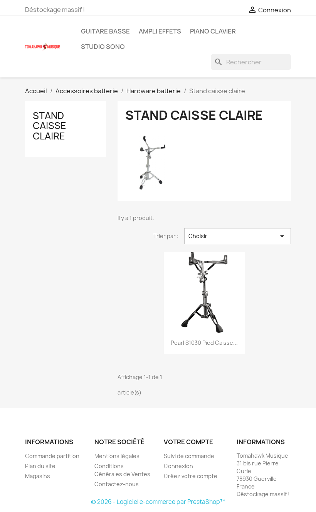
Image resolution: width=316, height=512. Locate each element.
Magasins (37, 476)
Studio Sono (103, 46)
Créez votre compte (190, 476)
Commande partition (52, 456)
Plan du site (40, 466)
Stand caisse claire (49, 126)
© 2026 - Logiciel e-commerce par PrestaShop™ (158, 502)
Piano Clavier (213, 31)
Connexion (178, 466)
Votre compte (188, 442)
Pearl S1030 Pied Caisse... (204, 342)
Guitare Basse (105, 31)
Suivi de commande (189, 456)
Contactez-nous (116, 484)
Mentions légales (117, 456)
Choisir (237, 236)
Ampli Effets (160, 31)
